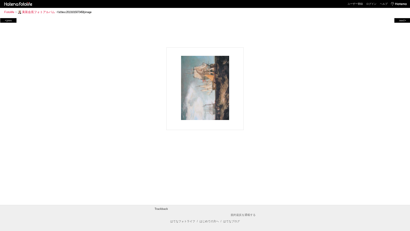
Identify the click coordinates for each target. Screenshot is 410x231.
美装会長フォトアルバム (38, 12)
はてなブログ (231, 221)
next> (402, 20)
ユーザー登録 (355, 3)
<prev (8, 20)
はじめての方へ (209, 221)
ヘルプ (384, 3)
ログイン (371, 3)
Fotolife (9, 12)
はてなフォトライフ (182, 221)
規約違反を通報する (243, 214)
